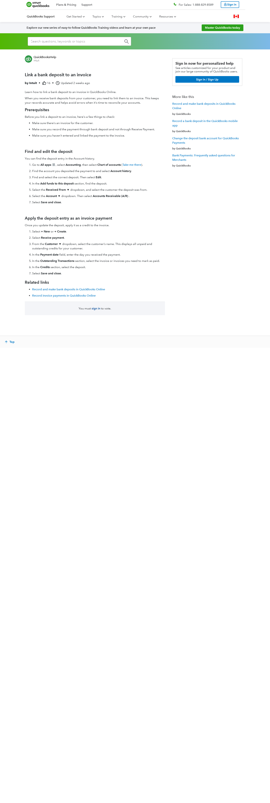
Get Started (74, 16)
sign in (96, 308)
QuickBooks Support (41, 16)
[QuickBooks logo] (38, 4)
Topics (96, 16)
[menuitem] (43, 16)
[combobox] (79, 41)
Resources (166, 16)
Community (141, 16)
